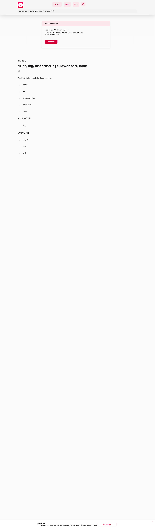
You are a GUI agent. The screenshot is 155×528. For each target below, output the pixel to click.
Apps (67, 4)
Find (124, 9)
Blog (76, 4)
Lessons (57, 4)
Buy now (51, 42)
